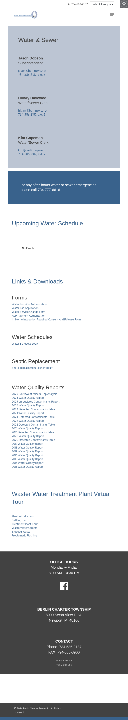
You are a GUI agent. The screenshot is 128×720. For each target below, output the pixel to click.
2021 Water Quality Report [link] (27, 428)
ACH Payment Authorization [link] (28, 315)
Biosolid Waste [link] (21, 531)
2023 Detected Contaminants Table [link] (33, 417)
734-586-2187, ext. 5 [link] (32, 114)
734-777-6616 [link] (49, 190)
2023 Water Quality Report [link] (28, 413)
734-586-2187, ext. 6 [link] (31, 74)
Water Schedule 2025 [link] (25, 343)
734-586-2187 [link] (70, 647)
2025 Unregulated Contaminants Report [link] (36, 401)
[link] (124, 4)
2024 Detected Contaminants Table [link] (33, 409)
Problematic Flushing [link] (24, 535)
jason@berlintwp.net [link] (32, 70)
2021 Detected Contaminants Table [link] (33, 432)
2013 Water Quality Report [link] (27, 466)
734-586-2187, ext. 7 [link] (31, 154)
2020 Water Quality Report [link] (28, 436)
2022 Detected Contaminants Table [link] (33, 424)
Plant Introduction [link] (23, 516)
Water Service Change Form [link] (28, 311)
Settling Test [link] (20, 520)
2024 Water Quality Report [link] (28, 405)
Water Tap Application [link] (25, 308)
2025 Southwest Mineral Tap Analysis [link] (34, 394)
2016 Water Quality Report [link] (27, 455)
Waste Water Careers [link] (24, 527)
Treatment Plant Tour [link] (25, 524)
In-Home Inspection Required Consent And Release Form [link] (46, 319)
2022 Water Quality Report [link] (28, 420)
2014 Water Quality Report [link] (28, 463)
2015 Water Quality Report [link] (27, 459)
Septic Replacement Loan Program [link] (32, 367)
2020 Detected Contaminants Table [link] (33, 440)
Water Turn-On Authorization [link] (29, 304)
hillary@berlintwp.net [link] (33, 110)
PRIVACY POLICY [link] (64, 660)
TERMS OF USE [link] (64, 665)
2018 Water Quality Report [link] (27, 447)
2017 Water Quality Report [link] (27, 451)
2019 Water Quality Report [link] (27, 443)
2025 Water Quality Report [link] (28, 397)
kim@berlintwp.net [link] (31, 150)
